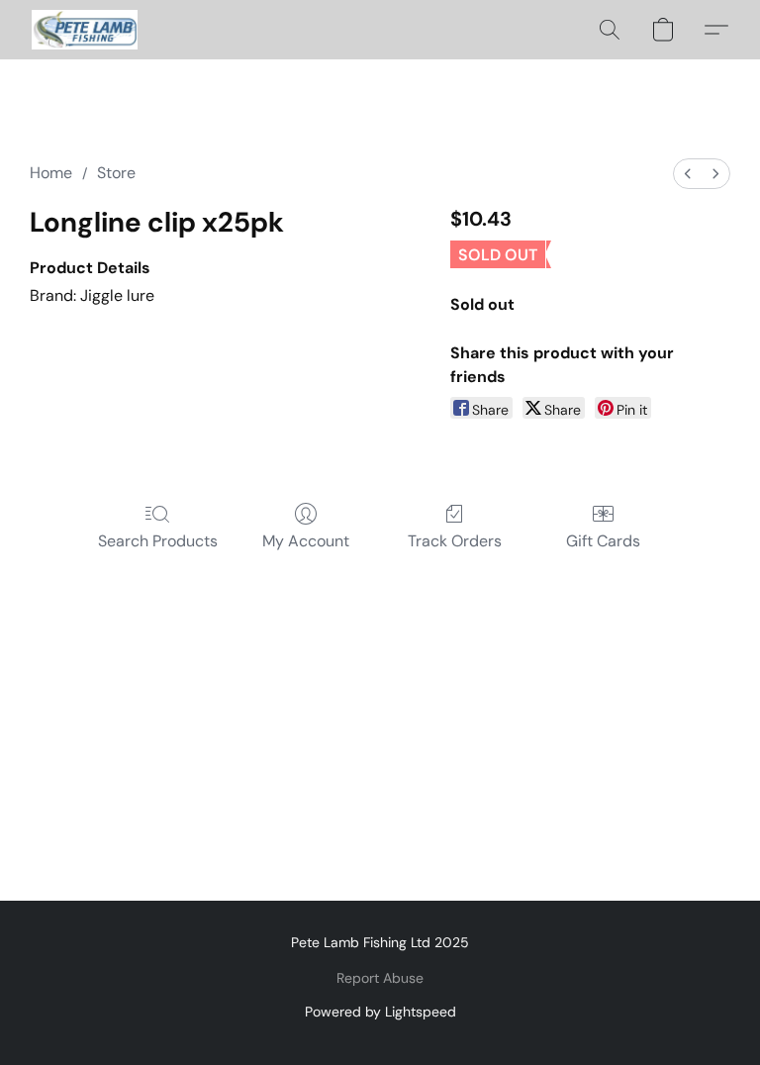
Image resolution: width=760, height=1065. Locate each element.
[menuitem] (688, 173)
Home (51, 172)
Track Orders (455, 541)
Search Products (158, 541)
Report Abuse (380, 978)
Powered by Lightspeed (380, 1011)
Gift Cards (603, 541)
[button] (85, 29)
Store (116, 172)
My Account (305, 541)
